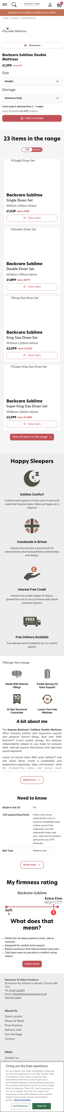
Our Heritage (13, 1034)
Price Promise (13, 1025)
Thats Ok (41, 1106)
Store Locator (13, 1016)
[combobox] (32, 81)
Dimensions (34, 45)
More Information (22, 1100)
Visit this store (13, 998)
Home (5, 18)
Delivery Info (13, 1030)
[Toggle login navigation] (50, 4)
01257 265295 (17, 990)
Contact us (12, 1058)
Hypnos (15, 18)
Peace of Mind (14, 1021)
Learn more (32, 964)
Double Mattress (28, 18)
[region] (32, 1087)
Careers (10, 1039)
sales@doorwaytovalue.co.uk (29, 994)
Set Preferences (20, 1106)
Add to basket (34, 118)
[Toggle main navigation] (4, 4)
